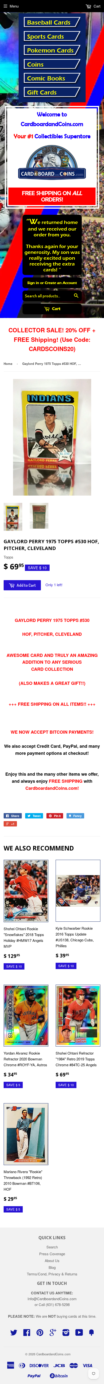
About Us (52, 1260)
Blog (52, 1267)
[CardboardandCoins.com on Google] (53, 1333)
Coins (35, 64)
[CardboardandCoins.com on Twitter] (13, 1333)
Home (8, 363)
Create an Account (61, 283)
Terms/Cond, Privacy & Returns (52, 1273)
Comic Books (46, 78)
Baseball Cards (48, 22)
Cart (55, 308)
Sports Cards (45, 36)
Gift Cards (42, 92)
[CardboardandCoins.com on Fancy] (91, 1333)
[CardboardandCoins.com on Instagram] (66, 1333)
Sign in (33, 283)
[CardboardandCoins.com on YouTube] (79, 1333)
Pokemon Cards (50, 50)
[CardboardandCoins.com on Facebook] (26, 1333)
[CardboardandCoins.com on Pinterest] (40, 1333)
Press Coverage (52, 1253)
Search (52, 1246)
